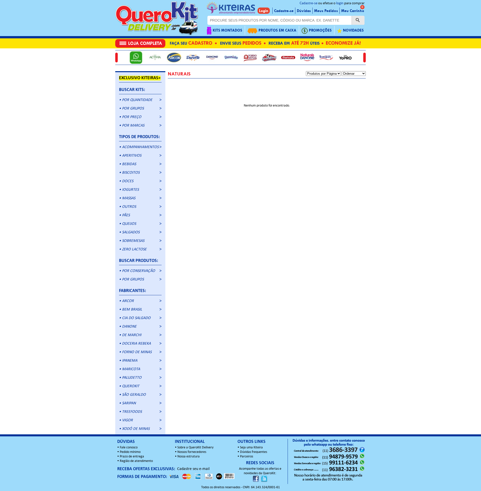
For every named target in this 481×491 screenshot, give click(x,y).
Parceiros (246, 456)
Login (263, 11)
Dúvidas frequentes (253, 452)
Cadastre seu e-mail (193, 469)
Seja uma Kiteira (251, 447)
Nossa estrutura (188, 456)
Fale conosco (129, 447)
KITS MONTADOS (227, 30)
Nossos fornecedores (191, 452)
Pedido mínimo (130, 452)
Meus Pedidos (326, 11)
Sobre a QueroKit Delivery (195, 447)
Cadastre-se (308, 3)
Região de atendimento (136, 461)
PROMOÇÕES (320, 30)
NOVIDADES (353, 30)
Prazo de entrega (132, 456)
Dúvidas (304, 11)
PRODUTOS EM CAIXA (277, 30)
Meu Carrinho (352, 11)
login (339, 3)
